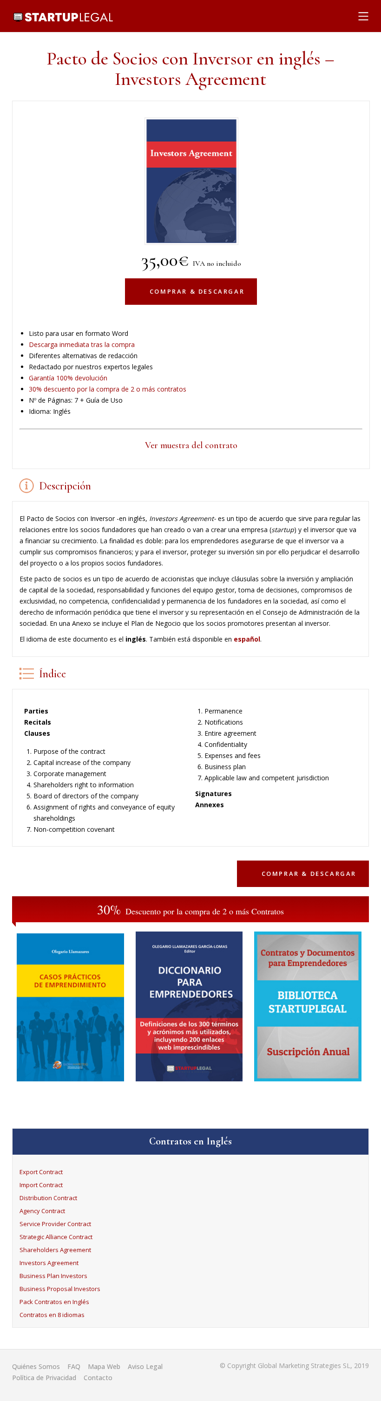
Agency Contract (42, 1211)
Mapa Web (104, 1366)
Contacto (98, 1377)
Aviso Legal (145, 1366)
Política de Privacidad (44, 1377)
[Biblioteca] (308, 1083)
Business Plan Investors (53, 1276)
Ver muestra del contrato (191, 445)
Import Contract (41, 1185)
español (247, 639)
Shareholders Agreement (55, 1250)
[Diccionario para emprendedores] (189, 1083)
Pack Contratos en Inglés (54, 1302)
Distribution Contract (48, 1198)
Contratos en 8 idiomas (52, 1315)
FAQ (73, 1366)
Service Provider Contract (55, 1224)
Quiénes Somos (36, 1366)
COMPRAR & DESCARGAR (197, 291)
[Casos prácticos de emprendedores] (70, 1083)
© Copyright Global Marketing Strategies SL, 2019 (294, 1365)
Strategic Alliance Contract (56, 1237)
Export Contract (41, 1172)
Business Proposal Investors (60, 1289)
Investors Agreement (49, 1263)
